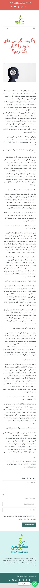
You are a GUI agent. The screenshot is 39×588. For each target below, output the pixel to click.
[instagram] (23, 580)
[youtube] (19, 580)
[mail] (13, 580)
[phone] (9, 580)
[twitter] (26, 580)
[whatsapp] (16, 580)
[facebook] (29, 580)
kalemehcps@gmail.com (19, 3)
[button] (35, 584)
